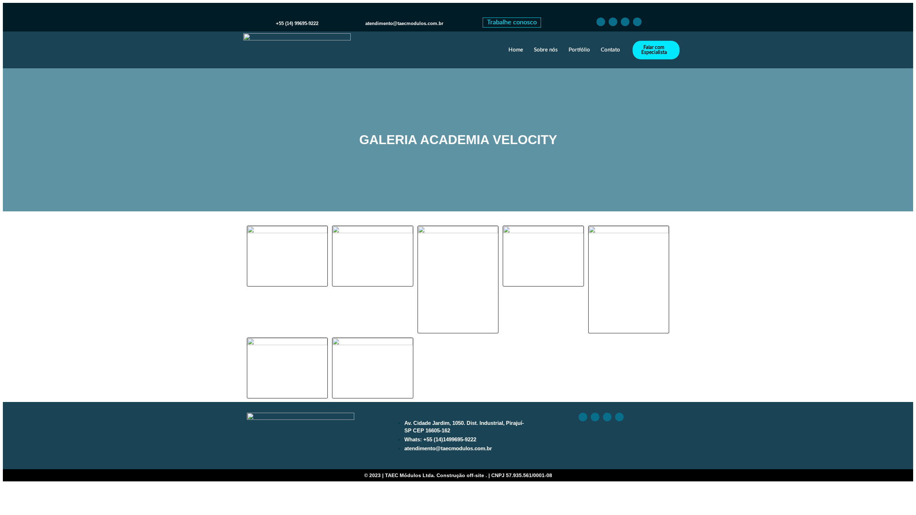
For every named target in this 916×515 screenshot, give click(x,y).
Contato (610, 50)
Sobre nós (546, 50)
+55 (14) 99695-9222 (297, 23)
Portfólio (579, 50)
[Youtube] (637, 22)
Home (515, 50)
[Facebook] (600, 22)
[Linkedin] (625, 22)
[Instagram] (613, 22)
